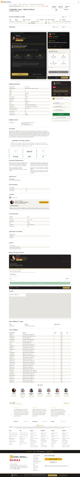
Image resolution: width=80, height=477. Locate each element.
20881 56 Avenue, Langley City (28, 368)
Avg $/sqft (54, 6)
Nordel (21, 444)
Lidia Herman (57, 393)
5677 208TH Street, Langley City (29, 344)
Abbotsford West (44, 445)
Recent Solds (35, 470)
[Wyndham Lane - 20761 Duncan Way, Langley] (66, 375)
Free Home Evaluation (44, 202)
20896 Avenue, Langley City (28, 367)
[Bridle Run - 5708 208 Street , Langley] (66, 347)
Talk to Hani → (20, 74)
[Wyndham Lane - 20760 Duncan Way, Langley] (66, 363)
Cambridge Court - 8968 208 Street (37, 4)
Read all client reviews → (40, 425)
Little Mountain (64, 443)
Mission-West (53, 442)
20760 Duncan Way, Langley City (29, 363)
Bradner (42, 443)
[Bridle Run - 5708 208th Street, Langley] (66, 334)
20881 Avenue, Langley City (28, 380)
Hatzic (52, 445)
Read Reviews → (49, 451)
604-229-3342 (22, 203)
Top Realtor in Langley (44, 6)
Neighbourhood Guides (37, 461)
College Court (11, 381)
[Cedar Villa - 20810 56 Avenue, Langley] (66, 357)
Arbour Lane (11, 365)
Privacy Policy (35, 456)
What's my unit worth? (37, 74)
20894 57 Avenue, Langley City (28, 373)
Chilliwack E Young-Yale (66, 445)
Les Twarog (22, 393)
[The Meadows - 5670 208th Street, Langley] (66, 339)
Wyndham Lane (12, 362)
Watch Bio (22, 397)
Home (10, 4)
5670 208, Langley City (27, 337)
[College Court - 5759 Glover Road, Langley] (66, 381)
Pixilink (15, 468)
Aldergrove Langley (33, 445)
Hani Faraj (14, 393)
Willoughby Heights (33, 442)
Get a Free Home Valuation (61, 117)
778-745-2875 (66, 395)
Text (25, 259)
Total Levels (66, 9)
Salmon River (32, 443)
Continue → (40, 283)
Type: (63, 16)
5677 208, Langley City (27, 342)
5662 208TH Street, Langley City (29, 355)
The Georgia (11, 370)
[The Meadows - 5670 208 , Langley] (66, 337)
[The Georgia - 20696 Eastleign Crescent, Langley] (66, 370)
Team (34, 464)
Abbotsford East (43, 442)
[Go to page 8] (42, 424)
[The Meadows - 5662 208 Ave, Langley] (66, 354)
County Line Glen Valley (34, 446)
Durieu (52, 446)
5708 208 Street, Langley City (28, 347)
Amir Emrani (40, 393)
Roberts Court (11, 368)
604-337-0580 (48, 395)
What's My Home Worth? (53, 459)
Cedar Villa (11, 357)
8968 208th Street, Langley (30, 325)
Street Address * (13, 274)
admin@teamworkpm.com (28, 124)
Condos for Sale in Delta (24, 434)
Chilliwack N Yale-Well (65, 446)
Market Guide (22, 6)
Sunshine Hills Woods (23, 442)
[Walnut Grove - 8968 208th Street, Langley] (66, 336)
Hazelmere (11, 442)
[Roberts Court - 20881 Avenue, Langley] (66, 380)
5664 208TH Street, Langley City (29, 352)
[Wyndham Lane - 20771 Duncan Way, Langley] (66, 362)
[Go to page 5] (40, 424)
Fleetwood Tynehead (12, 441)
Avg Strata (67, 6)
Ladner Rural (22, 439)
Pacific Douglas (11, 439)
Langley (19, 4)
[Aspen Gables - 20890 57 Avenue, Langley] (66, 360)
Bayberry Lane (12, 367)
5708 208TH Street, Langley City (29, 334)
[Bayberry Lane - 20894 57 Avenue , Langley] (66, 373)
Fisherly (18, 468)
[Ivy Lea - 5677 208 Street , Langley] (66, 350)
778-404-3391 (57, 395)
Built (56, 9)
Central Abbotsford (44, 446)
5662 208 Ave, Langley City (28, 354)
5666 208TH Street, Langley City (29, 349)
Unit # (67, 278)
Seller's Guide (35, 465)
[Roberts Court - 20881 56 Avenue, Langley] (66, 368)
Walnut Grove (25, 4)
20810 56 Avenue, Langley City (28, 357)
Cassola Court (11, 378)
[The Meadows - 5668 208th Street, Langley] (66, 345)
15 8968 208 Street (18, 21)
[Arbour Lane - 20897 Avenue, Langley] (66, 365)
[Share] (70, 4)
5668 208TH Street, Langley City (29, 345)
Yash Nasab (66, 393)
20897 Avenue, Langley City (28, 365)
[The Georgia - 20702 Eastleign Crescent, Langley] (66, 372)
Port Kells (10, 444)
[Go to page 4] (39, 424)
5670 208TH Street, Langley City (29, 339)
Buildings (15, 4)
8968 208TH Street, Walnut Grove (29, 336)
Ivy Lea (10, 342)
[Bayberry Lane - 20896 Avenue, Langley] (66, 367)
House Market (35, 462)
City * (11, 278)
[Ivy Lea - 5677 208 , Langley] (66, 342)
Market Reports (33, 6)
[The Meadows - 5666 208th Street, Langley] (66, 349)
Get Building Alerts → (52, 475)
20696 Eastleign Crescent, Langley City (30, 370)
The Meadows (11, 337)
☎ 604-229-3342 (19, 40)
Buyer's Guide (35, 467)
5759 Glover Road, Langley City (28, 381)
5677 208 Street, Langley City (28, 350)
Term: (54, 27)
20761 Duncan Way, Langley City (29, 375)
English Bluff (22, 441)
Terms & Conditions (36, 455)
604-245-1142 (40, 395)
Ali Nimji (48, 393)
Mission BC (53, 443)
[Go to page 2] (37, 424)
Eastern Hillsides (65, 442)
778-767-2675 (31, 396)
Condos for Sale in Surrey (13, 434)
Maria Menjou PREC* (31, 394)
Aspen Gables (11, 360)
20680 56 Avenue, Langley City (28, 378)
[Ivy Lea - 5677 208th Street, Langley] (66, 344)
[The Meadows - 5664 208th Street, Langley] (66, 352)
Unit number (51, 67)
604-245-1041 (22, 395)
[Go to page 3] (38, 424)
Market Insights (35, 458)
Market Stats (27, 6)
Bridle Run (11, 334)
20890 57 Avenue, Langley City (28, 360)
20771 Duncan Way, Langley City (28, 362)
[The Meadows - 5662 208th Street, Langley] (66, 355)
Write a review (66, 403)
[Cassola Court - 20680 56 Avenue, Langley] (66, 378)
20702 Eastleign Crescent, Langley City (30, 372)
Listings (38, 6)
